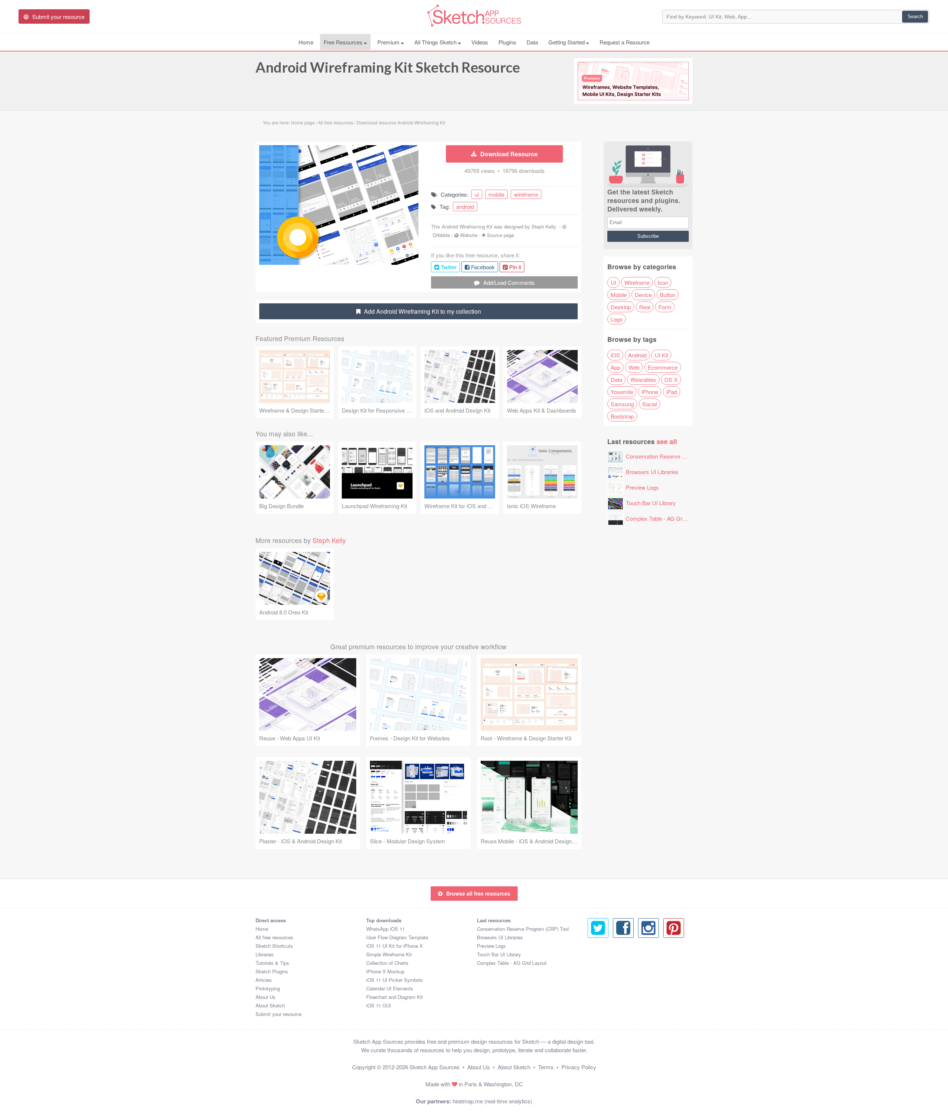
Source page (500, 235)
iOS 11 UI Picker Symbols (394, 979)
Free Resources (344, 42)
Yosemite (622, 392)
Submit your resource (278, 1013)
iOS (615, 355)
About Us (266, 996)
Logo (616, 319)
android (465, 206)
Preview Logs (642, 487)
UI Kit (661, 355)
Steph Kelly (543, 226)
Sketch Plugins (272, 971)
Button (667, 295)
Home (305, 42)
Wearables (643, 379)
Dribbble (441, 235)
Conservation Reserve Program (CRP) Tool (678, 456)
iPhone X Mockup (385, 971)
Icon (663, 282)
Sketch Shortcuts (274, 945)
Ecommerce (663, 367)
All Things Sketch (436, 42)
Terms (546, 1067)
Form (664, 307)
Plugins (507, 42)
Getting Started (567, 42)
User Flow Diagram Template (397, 937)
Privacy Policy (578, 1067)
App (615, 367)
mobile (496, 194)
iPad (671, 392)
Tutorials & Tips (272, 962)
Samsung (622, 404)
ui (477, 194)
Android (637, 355)
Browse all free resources (478, 893)
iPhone (649, 392)
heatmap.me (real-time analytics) (492, 1101)
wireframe (526, 194)
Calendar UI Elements (389, 988)
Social (649, 404)
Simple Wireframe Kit (389, 954)
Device (643, 295)
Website (468, 235)
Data (532, 42)
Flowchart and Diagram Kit (394, 996)
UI (613, 282)
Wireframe (637, 282)
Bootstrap (622, 416)
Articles (264, 979)
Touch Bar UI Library (651, 503)
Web (634, 367)
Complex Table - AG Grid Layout (665, 518)
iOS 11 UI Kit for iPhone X (394, 945)
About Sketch (270, 1005)
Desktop (621, 307)
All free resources (274, 937)
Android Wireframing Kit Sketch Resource (388, 67)
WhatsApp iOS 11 (385, 928)
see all (667, 441)
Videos (479, 42)
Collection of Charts (387, 962)
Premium (389, 42)
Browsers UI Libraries (652, 472)
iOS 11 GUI (378, 1005)
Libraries (265, 954)
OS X (671, 379)
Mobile (619, 295)
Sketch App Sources (435, 1067)
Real (644, 307)
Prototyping (268, 988)
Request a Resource (625, 42)
